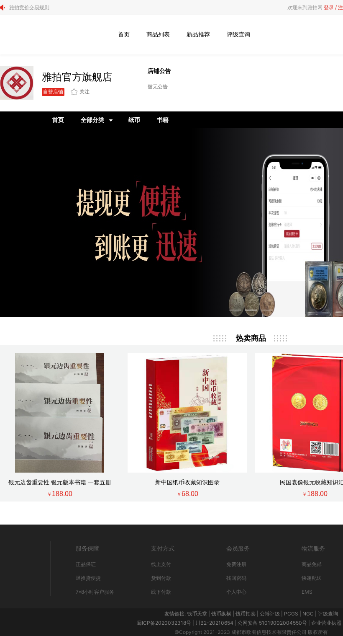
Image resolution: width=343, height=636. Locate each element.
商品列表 (158, 34)
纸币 (134, 119)
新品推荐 (198, 34)
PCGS (291, 613)
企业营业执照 (326, 623)
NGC (308, 613)
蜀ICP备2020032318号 (164, 623)
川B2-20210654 (214, 623)
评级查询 (238, 34)
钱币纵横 (221, 613)
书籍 (163, 119)
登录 (329, 7)
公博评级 (270, 613)
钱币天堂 (197, 613)
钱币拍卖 (245, 613)
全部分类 (92, 119)
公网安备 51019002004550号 (272, 623)
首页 (124, 34)
